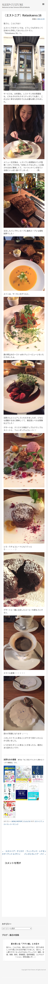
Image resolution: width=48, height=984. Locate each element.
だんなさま (27, 821)
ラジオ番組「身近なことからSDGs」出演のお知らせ (25, 945)
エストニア (38, 821)
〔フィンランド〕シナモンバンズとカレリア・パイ (35, 852)
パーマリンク (14, 824)
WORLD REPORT (17, 821)
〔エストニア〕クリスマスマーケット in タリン (13, 852)
